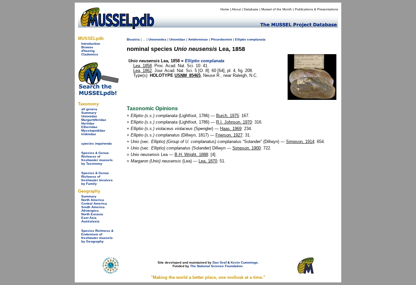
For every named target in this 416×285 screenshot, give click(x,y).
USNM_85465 (188, 75)
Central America (94, 203)
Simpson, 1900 (246, 148)
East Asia (89, 218)
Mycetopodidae (93, 130)
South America (93, 207)
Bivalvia (133, 39)
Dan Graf (220, 262)
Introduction (90, 43)
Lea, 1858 (142, 65)
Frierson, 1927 (228, 135)
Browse (87, 47)
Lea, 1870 (208, 161)
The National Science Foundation (216, 266)
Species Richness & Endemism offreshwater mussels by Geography (97, 236)
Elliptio (240, 39)
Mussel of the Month (276, 9)
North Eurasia (92, 214)
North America (92, 200)
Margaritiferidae (93, 120)
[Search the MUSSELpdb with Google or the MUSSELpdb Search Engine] (98, 95)
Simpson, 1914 (300, 141)
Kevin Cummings (244, 262)
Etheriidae (89, 127)
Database (251, 9)
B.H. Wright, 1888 (191, 154)
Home (224, 9)
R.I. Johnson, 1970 (234, 122)
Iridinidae (88, 134)
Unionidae (89, 116)
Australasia (90, 221)
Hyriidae (88, 123)
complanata (256, 39)
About (236, 9)
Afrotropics (90, 210)
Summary (89, 112)
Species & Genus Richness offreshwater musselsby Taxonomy (97, 158)
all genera (89, 109)
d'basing (88, 51)
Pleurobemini (221, 39)
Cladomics (89, 54)
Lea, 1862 (142, 70)
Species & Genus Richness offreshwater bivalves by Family (97, 178)
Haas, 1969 (230, 128)
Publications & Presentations (316, 9)
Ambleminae (198, 39)
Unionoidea (157, 39)
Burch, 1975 (227, 115)
